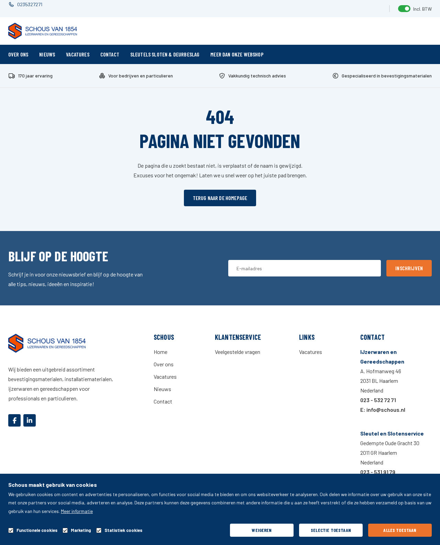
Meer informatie (77, 511)
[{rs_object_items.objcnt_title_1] (14, 420)
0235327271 (29, 4)
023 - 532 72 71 (378, 400)
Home (160, 351)
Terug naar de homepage (220, 198)
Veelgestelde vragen (237, 351)
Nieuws (47, 54)
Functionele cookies (36, 530)
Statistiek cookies (123, 530)
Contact (109, 54)
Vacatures (77, 54)
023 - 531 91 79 (377, 472)
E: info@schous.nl (382, 409)
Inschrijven (409, 268)
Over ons (18, 54)
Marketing (81, 530)
